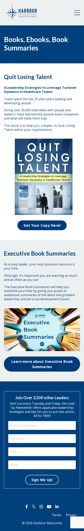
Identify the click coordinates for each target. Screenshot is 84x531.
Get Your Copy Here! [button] (42, 225)
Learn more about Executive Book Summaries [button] (42, 364)
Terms (56, 515)
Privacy (71, 515)
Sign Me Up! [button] (42, 479)
